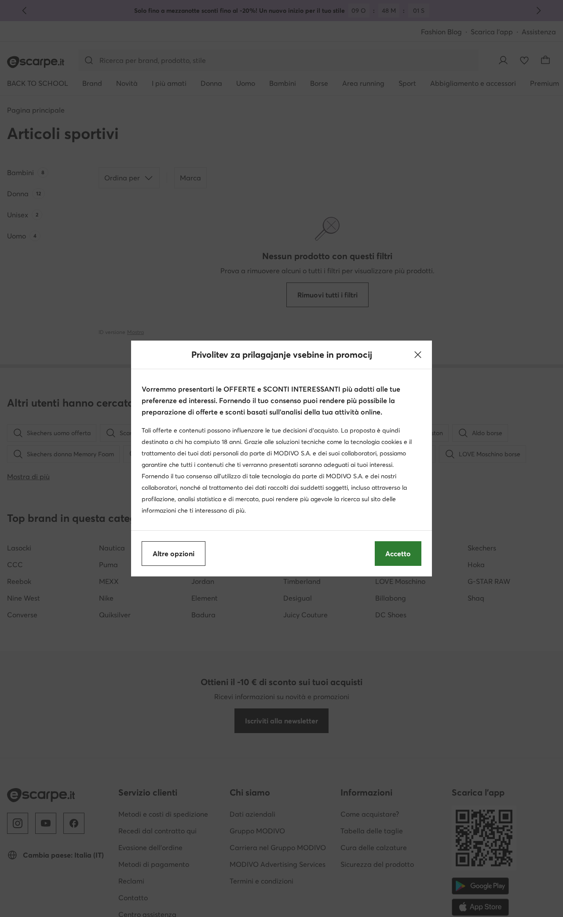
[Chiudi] (417, 354)
